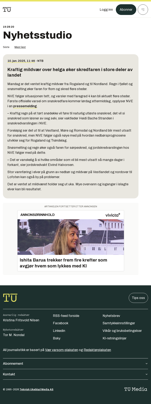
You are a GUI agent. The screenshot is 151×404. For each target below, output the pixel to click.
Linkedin (59, 331)
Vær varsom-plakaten (61, 350)
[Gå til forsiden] (7, 10)
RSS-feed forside (66, 316)
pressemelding (25, 106)
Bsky (56, 338)
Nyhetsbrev (111, 316)
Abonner (126, 9)
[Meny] (143, 9)
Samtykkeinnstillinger (119, 323)
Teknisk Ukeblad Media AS (36, 389)
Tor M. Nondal (13, 335)
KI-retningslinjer (115, 338)
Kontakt (9, 374)
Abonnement (13, 363)
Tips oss (138, 298)
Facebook (60, 323)
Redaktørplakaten (97, 350)
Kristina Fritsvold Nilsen (21, 320)
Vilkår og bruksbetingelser (122, 331)
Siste (6, 47)
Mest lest (20, 47)
